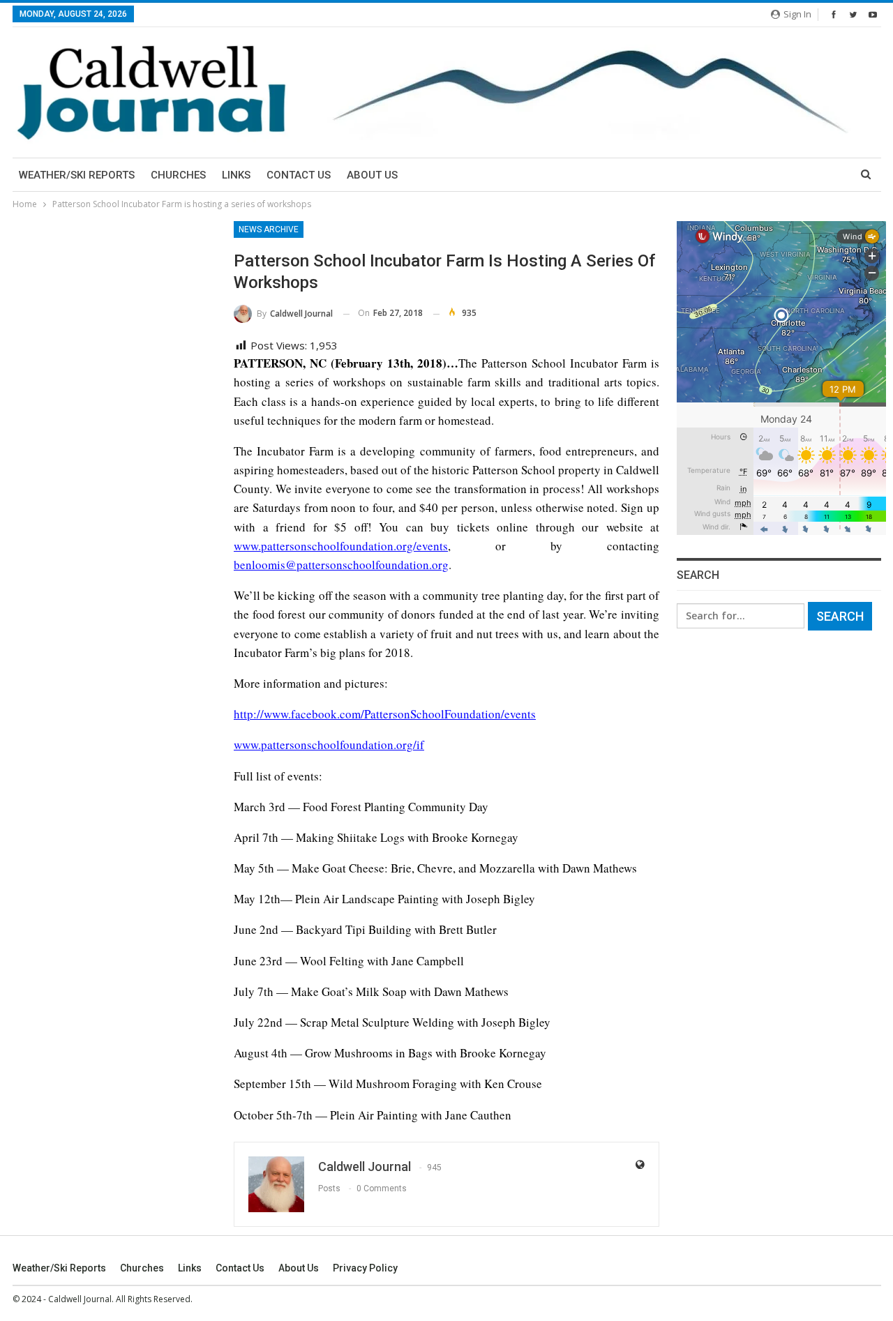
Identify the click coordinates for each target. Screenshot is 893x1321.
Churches (178, 175)
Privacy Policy (365, 1268)
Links (236, 175)
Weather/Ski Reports (77, 175)
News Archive (269, 229)
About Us (372, 175)
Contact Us (299, 175)
